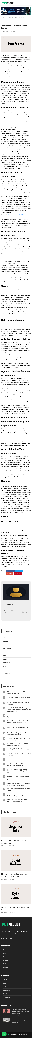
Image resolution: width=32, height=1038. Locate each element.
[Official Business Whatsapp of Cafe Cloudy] (4, 1034)
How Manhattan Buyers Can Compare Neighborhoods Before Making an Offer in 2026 (18, 770)
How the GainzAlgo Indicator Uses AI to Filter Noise (18, 703)
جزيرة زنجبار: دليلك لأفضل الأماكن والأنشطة (18, 749)
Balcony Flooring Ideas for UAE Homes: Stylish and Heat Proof (18, 692)
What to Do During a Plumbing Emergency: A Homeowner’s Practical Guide (18, 784)
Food (4, 655)
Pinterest (18, 573)
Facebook (11, 571)
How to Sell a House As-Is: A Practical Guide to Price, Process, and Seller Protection (17, 722)
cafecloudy (6, 1034)
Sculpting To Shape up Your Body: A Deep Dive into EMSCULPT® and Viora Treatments (20, 1011)
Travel (5, 677)
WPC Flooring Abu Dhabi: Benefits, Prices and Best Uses (18, 698)
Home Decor (6, 662)
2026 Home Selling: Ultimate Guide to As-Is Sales (18, 789)
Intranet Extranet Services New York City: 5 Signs (18, 716)
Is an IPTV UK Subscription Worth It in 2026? (17, 728)
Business (5, 641)
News (4, 666)
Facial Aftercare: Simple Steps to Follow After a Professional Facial (18, 733)
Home (4, 17)
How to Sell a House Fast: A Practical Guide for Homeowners (17, 744)
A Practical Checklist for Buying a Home (18, 759)
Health (5, 659)
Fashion (5, 652)
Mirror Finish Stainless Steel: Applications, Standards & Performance (19, 1020)
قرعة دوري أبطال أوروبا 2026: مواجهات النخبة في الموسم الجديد (19, 754)
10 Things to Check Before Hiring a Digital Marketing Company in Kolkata (18, 739)
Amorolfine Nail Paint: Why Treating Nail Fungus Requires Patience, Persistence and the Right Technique (19, 709)
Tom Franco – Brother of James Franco (16, 17)
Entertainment (5, 21)
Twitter (20, 571)
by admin (3, 31)
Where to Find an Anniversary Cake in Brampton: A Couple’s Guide (17, 800)
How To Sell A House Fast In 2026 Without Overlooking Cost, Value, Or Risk (18, 795)
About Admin (8, 604)
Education (6, 645)
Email (10, 573)
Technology (6, 673)
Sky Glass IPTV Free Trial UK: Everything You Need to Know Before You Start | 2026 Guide (18, 778)
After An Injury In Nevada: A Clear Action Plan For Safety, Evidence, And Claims (18, 764)
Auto (4, 637)
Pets (4, 669)
